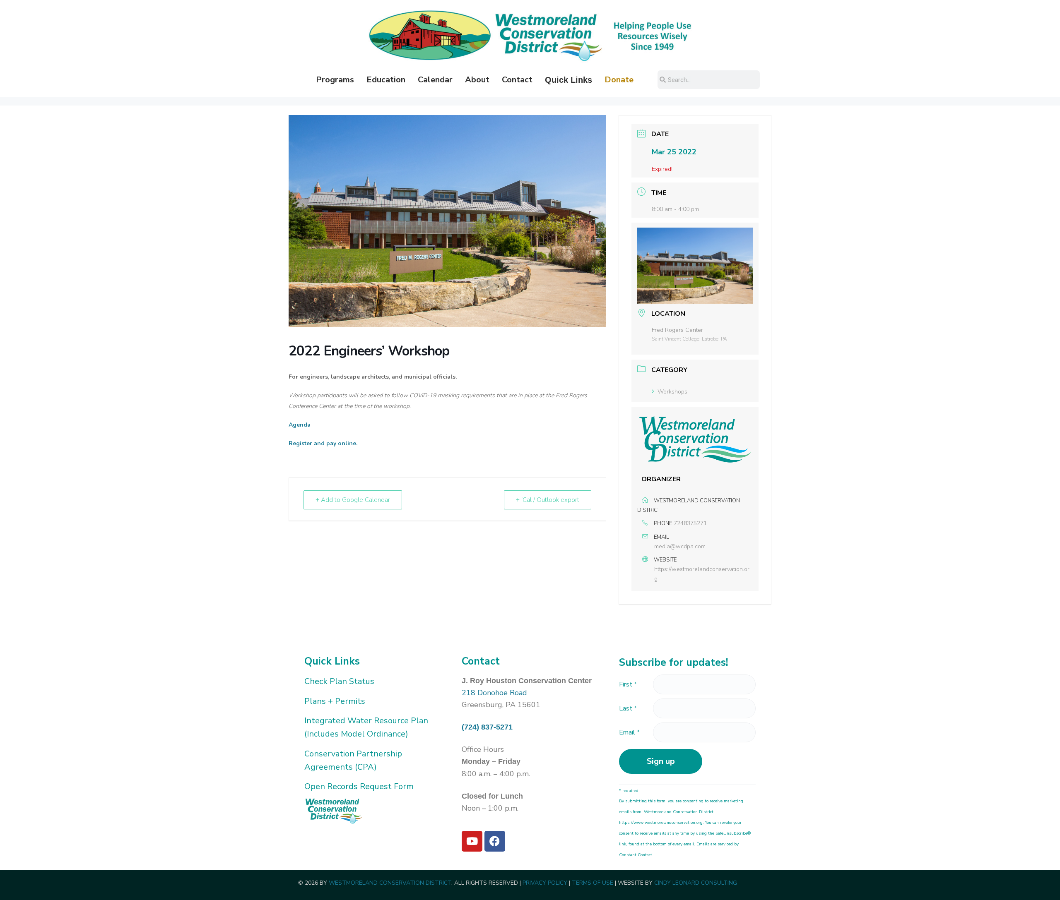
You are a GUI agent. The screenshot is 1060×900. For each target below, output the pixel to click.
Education (385, 79)
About (477, 79)
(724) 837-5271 (487, 727)
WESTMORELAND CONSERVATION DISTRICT (390, 883)
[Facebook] (494, 841)
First (628, 684)
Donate (619, 79)
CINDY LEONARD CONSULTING (695, 883)
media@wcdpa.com (680, 546)
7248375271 (690, 523)
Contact (517, 79)
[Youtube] (472, 841)
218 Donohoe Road (494, 693)
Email (629, 732)
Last (628, 708)
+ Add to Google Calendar (353, 500)
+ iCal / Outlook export (547, 500)
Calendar (435, 79)
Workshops (672, 392)
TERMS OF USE (592, 883)
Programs (335, 79)
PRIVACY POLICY (545, 883)
